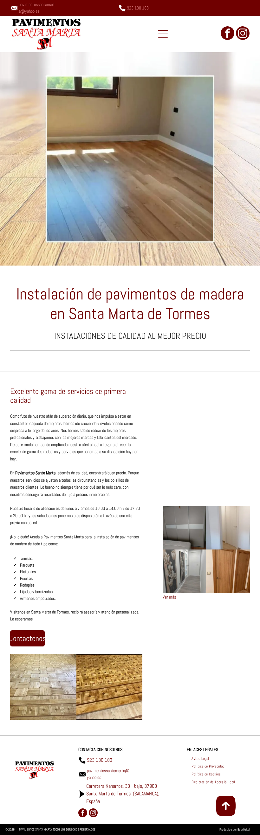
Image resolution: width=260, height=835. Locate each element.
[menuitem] (200, 758)
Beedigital (243, 829)
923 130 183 (138, 8)
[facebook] (227, 34)
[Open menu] (163, 34)
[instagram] (243, 34)
